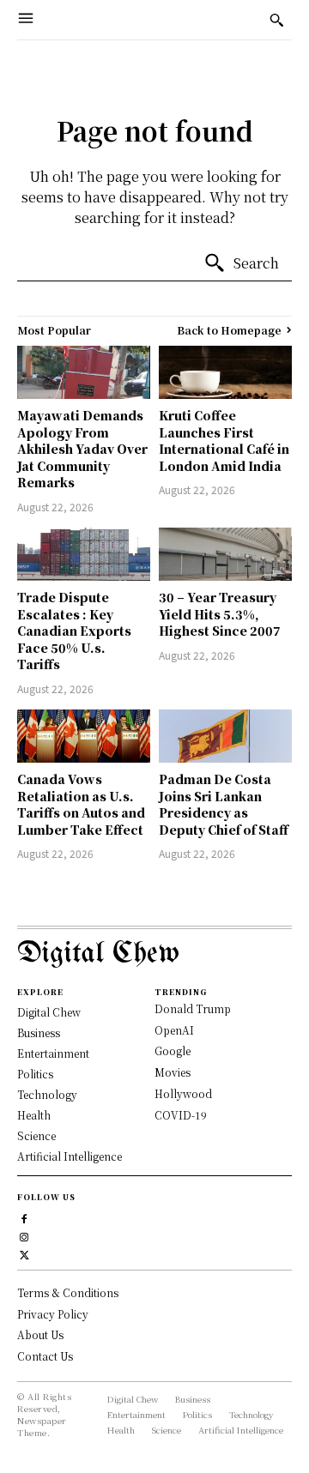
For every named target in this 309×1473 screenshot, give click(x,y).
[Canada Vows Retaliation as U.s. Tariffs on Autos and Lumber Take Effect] (83, 736)
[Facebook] (24, 1217)
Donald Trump (192, 1008)
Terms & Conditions (67, 1292)
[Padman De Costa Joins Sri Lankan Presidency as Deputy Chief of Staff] (225, 736)
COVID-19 (180, 1115)
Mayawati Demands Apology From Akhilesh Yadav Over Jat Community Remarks (82, 449)
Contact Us (45, 1356)
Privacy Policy (52, 1314)
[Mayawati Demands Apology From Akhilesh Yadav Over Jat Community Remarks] (83, 372)
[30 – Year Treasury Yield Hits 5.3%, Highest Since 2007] (225, 554)
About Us (40, 1334)
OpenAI (174, 1030)
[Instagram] (24, 1236)
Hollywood (183, 1093)
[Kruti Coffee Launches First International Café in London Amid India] (225, 372)
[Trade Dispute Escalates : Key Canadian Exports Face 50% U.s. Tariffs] (83, 554)
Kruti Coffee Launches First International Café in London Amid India (224, 440)
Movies (172, 1072)
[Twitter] (24, 1254)
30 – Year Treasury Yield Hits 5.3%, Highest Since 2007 (220, 614)
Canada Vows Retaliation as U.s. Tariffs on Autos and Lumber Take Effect (81, 804)
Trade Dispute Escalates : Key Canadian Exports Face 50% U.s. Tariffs (74, 631)
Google (172, 1050)
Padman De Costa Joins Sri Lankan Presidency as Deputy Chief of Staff (223, 804)
